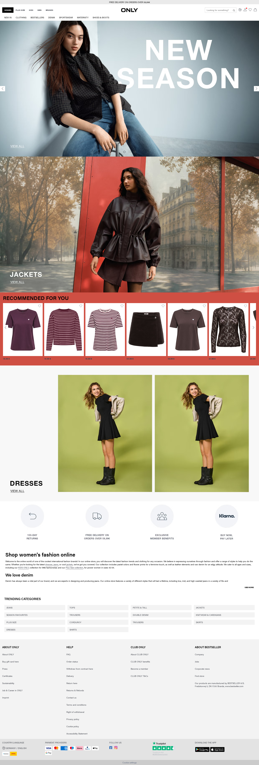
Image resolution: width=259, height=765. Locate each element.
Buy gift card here (10, 661)
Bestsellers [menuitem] (37, 17)
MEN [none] (39, 10)
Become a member (139, 668)
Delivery (70, 675)
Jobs (197, 661)
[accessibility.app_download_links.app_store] (217, 751)
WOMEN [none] (7, 10)
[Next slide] (256, 88)
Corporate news (202, 668)
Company (199, 654)
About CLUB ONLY (139, 654)
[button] (23, 329)
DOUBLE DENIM (140, 614)
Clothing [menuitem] (21, 17)
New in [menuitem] (8, 17)
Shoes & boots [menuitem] (101, 17)
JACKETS (200, 607)
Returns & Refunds (75, 690)
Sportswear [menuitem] (66, 17)
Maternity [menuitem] (82, 17)
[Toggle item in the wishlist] (39, 306)
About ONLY (10, 647)
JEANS (9, 607)
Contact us (71, 697)
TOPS (72, 607)
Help (69, 647)
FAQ (68, 654)
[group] (23, 333)
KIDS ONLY (23, 567)
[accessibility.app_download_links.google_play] (202, 751)
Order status (72, 661)
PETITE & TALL (140, 607)
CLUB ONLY (138, 647)
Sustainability (8, 683)
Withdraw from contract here (79, 668)
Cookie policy (72, 726)
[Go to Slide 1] (124, 152)
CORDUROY (75, 622)
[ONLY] (129, 11)
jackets (69, 564)
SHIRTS (73, 629)
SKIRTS (199, 622)
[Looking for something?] (234, 10)
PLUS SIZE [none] (20, 10)
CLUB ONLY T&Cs (139, 675)
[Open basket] (255, 10)
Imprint (5, 697)
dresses (48, 564)
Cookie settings (129, 762)
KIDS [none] (31, 10)
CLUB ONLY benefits (140, 661)
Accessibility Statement (76, 733)
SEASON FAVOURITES (16, 614)
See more (249, 587)
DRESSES (10, 629)
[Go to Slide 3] (135, 152)
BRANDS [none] (49, 10)
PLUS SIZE (11, 622)
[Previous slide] (2, 88)
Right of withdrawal (75, 711)
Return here (71, 683)
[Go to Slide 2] (129, 152)
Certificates (7, 675)
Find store (199, 675)
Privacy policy (72, 719)
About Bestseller (208, 647)
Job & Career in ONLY (12, 690)
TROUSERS (75, 614)
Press (4, 668)
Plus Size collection (74, 567)
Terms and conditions (76, 704)
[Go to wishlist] (250, 10)
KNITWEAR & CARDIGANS (208, 614)
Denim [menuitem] (51, 17)
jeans (56, 564)
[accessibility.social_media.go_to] (110, 748)
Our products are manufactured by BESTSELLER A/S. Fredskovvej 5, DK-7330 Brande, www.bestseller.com (219, 685)
